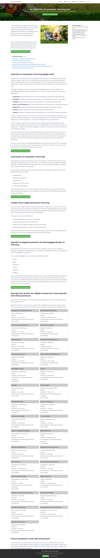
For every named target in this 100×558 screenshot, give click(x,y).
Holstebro (15, 272)
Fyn (69, 1)
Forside (60, 1)
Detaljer (61, 553)
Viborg (14, 262)
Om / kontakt (81, 1)
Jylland (65, 1)
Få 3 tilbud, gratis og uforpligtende (50, 14)
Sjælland (74, 1)
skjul (24, 56)
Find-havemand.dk (16, 1)
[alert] (50, 553)
